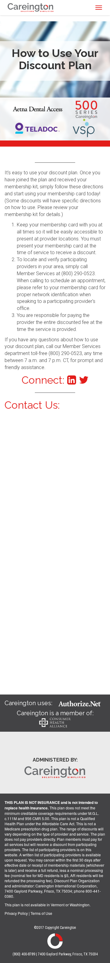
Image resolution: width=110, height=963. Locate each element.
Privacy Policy (16, 913)
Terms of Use (41, 913)
